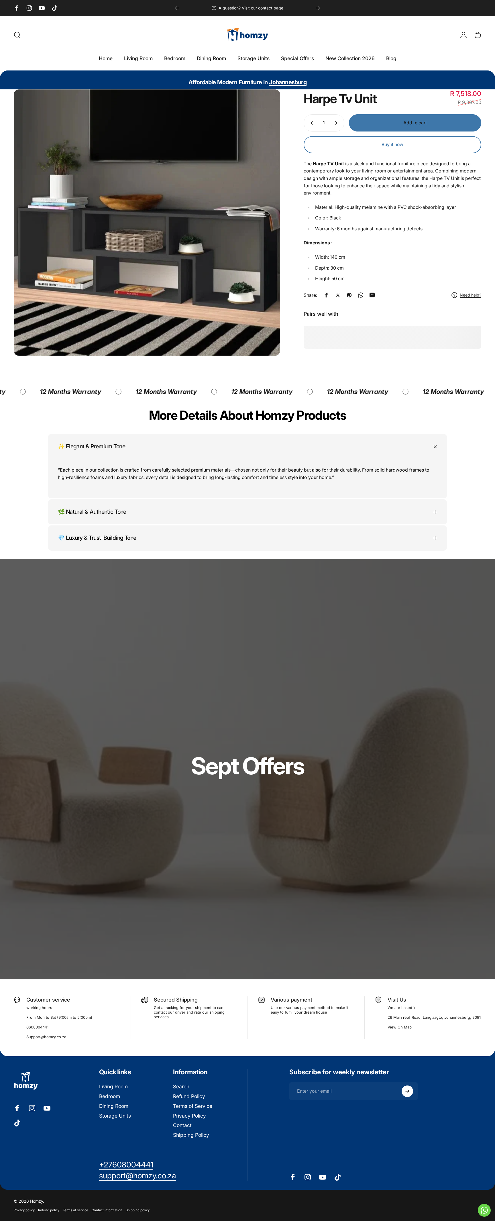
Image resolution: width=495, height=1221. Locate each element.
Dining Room (113, 1106)
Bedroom (109, 1096)
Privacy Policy (189, 1116)
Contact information (107, 1210)
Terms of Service (192, 1106)
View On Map (400, 1027)
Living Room (113, 1086)
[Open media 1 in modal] (147, 222)
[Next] (318, 8)
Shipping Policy (191, 1135)
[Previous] (177, 8)
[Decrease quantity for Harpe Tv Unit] (310, 123)
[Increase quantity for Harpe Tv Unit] (337, 123)
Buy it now (392, 144)
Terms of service (75, 1210)
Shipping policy (138, 1210)
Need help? (470, 295)
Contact (182, 1125)
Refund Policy (189, 1096)
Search (181, 1086)
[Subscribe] (407, 1091)
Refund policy (48, 1210)
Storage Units (115, 1116)
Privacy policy (24, 1210)
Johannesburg (288, 82)
